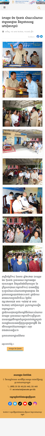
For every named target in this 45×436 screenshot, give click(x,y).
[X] (30, 403)
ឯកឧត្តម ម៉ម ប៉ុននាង (15, 349)
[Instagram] (35, 403)
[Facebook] (10, 403)
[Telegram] (15, 403)
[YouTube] (25, 403)
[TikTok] (20, 403)
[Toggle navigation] (4, 7)
